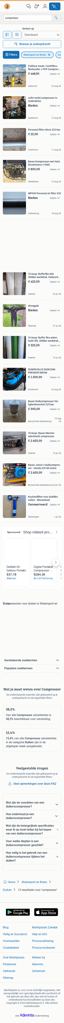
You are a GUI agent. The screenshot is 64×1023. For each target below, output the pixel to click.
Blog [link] (6, 927)
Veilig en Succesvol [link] (15, 934)
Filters (13, 54)
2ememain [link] (38, 971)
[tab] (7, 35)
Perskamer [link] (9, 964)
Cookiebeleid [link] (11, 947)
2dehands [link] (9, 971)
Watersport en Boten (34, 54)
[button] (37, 6)
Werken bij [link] (38, 957)
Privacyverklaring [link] (43, 941)
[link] (7, 6)
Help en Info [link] (39, 934)
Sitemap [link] (8, 977)
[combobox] (28, 18)
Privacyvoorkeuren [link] (43, 947)
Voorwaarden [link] (11, 941)
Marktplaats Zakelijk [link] (45, 927)
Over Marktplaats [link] (13, 957)
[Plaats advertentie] (54, 6)
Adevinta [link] (37, 964)
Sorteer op (28, 28)
